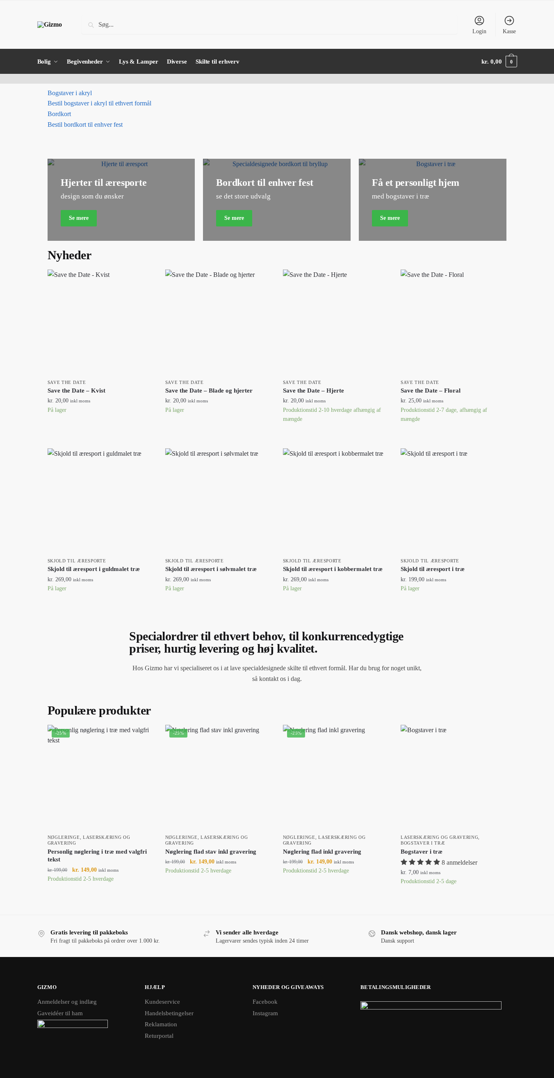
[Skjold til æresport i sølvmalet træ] (218, 501)
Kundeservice (162, 1001)
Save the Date (67, 382)
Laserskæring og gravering (440, 837)
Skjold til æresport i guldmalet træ (94, 569)
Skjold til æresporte (77, 560)
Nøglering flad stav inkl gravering (210, 851)
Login (479, 31)
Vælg (100, 431)
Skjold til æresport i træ (433, 569)
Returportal (159, 1035)
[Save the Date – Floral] (453, 322)
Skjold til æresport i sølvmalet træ (211, 569)
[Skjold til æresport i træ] (453, 501)
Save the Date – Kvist (76, 390)
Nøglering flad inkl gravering (322, 851)
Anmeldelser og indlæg (67, 1001)
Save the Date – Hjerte (313, 390)
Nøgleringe (64, 837)
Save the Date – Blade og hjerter (209, 390)
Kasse (509, 31)
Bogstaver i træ (423, 842)
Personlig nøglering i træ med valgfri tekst (97, 855)
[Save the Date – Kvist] (100, 322)
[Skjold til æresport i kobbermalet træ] (335, 501)
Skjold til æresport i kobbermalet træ (333, 569)
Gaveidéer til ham (60, 1013)
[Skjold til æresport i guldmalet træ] (100, 501)
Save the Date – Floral (431, 390)
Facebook (265, 1001)
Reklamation (161, 1024)
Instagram (265, 1013)
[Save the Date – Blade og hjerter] (218, 322)
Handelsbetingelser (169, 1013)
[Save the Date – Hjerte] (335, 322)
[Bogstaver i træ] (453, 777)
